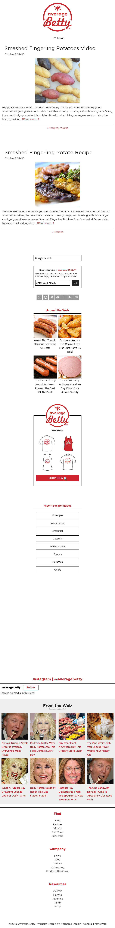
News (57, 855)
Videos (64, 128)
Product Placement (57, 871)
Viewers (57, 891)
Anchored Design (70, 923)
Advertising (57, 867)
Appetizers (57, 523)
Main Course (57, 546)
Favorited (57, 898)
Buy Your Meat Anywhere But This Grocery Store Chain (70, 747)
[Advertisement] (56, 623)
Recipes (53, 128)
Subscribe (57, 836)
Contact (57, 863)
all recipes (57, 515)
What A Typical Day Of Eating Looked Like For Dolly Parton (13, 791)
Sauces (57, 554)
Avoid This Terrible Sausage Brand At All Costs (45, 344)
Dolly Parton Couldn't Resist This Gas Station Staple (42, 791)
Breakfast (57, 530)
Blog (57, 820)
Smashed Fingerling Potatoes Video (50, 48)
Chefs (57, 569)
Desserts (58, 538)
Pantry (57, 902)
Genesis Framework (94, 923)
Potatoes (57, 562)
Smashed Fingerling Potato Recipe (48, 152)
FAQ (57, 859)
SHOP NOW (56, 478)
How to (57, 894)
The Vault (57, 832)
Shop (58, 906)
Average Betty (57, 17)
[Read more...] (30, 119)
